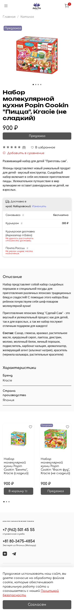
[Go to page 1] (3, 501)
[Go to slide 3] (38, 84)
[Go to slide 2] (35, 84)
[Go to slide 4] (40, 84)
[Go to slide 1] (33, 84)
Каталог (27, 16)
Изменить (39, 206)
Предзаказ (37, 136)
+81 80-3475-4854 (19, 541)
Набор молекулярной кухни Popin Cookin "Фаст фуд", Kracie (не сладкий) (55, 466)
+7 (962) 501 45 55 (19, 530)
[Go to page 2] (6, 501)
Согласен (37, 605)
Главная (9, 16)
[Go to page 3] (9, 501)
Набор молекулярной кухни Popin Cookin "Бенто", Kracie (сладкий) (16, 466)
